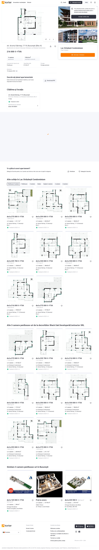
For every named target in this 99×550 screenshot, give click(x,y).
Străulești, (28, 48)
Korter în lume (30, 528)
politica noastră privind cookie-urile (83, 10)
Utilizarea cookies (55, 528)
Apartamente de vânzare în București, (16, 48)
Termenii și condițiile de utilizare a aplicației (59, 534)
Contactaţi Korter (30, 531)
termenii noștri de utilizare (80, 12)
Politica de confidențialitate (57, 531)
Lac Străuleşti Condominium (38, 48)
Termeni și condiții (55, 538)
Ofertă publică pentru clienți (57, 540)
